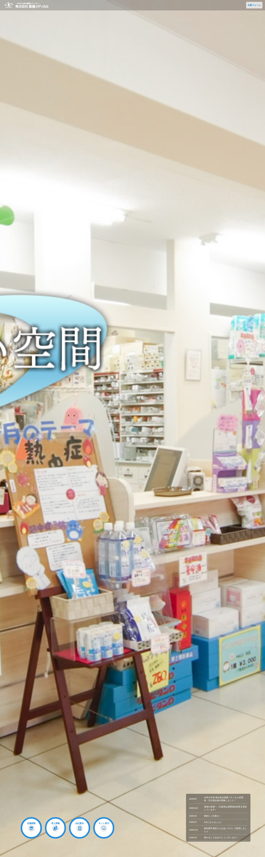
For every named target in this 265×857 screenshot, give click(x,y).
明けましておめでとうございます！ (221, 837)
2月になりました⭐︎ (212, 822)
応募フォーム (254, 5)
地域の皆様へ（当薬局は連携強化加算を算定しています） (225, 808)
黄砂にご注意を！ (212, 816)
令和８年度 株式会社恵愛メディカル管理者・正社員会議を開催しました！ (223, 799)
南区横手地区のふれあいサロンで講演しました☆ (225, 830)
